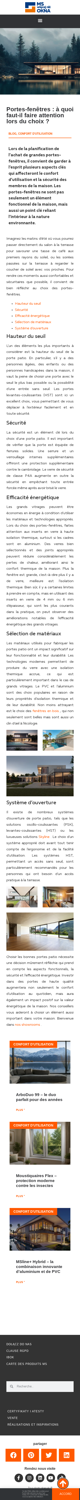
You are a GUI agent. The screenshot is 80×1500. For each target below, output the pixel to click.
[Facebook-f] (19, 1478)
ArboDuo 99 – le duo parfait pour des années (39, 1097)
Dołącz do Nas (19, 1344)
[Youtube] (51, 1478)
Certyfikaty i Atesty (25, 1411)
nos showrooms (27, 1025)
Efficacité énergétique (32, 316)
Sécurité (21, 310)
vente (12, 1418)
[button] (40, 20)
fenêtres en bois (45, 711)
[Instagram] (29, 1478)
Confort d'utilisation (35, 133)
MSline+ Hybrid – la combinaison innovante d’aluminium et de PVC (39, 1266)
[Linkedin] (40, 1478)
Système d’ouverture (31, 328)
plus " (20, 1110)
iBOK (10, 1357)
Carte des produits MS (26, 1364)
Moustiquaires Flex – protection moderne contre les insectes (36, 1180)
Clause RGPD (17, 1350)
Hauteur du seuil (28, 304)
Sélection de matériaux (33, 322)
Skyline (44, 837)
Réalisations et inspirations (33, 1424)
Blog (12, 133)
